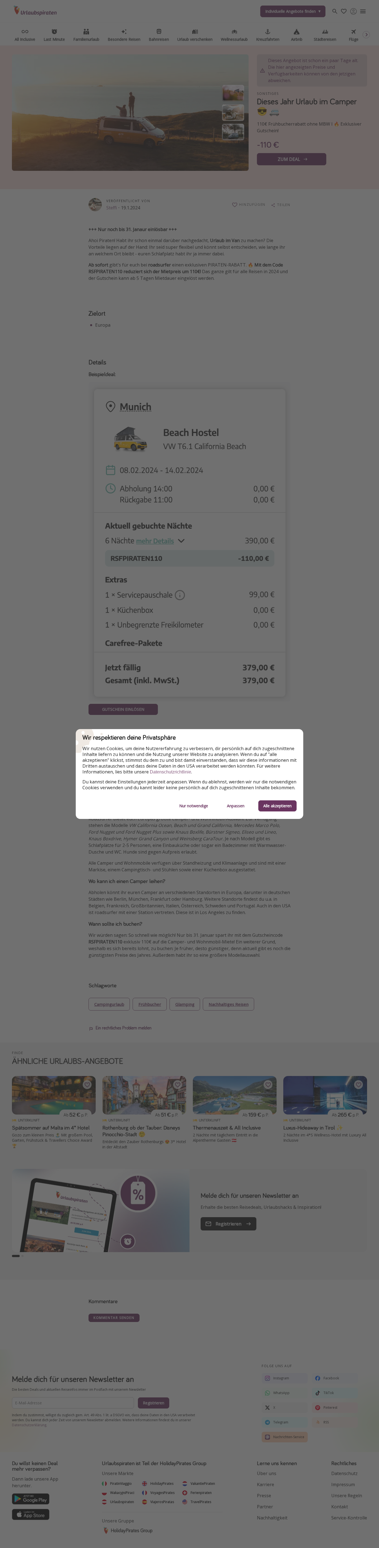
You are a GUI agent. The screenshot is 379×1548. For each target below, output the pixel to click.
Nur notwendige (193, 805)
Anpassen (235, 805)
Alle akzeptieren (277, 805)
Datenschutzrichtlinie (170, 772)
